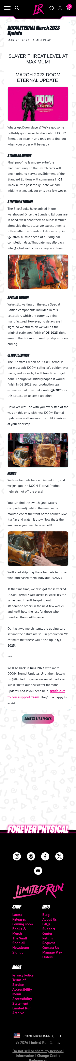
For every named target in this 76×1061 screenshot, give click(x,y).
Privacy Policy (23, 975)
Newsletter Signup (20, 950)
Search (17, 8)
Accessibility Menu (22, 991)
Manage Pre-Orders (52, 954)
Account (60, 8)
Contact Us (50, 947)
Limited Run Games (38, 9)
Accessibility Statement (22, 1001)
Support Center (48, 931)
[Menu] (7, 8)
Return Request (48, 940)
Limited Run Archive (21, 1010)
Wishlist (51, 8)
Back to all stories (38, 718)
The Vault (19, 938)
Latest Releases (19, 917)
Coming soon (22, 924)
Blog (46, 914)
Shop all (18, 942)
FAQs (46, 924)
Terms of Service (19, 982)
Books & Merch (19, 931)
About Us (49, 919)
